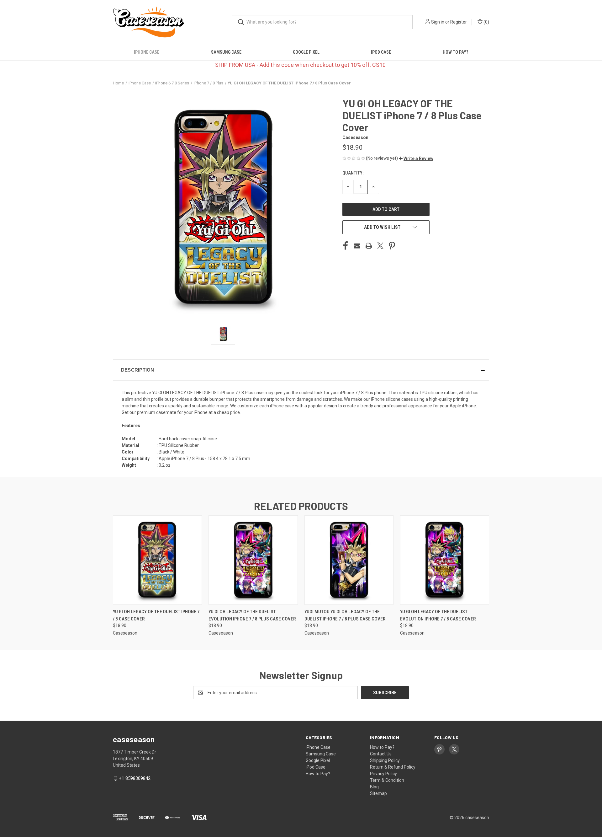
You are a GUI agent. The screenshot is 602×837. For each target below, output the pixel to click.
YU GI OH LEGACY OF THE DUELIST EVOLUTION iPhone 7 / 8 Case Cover (438, 615)
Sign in (437, 21)
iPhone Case (146, 52)
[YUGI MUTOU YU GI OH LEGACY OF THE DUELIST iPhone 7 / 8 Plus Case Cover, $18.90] (349, 560)
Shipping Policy (385, 760)
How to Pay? (455, 52)
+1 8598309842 (134, 778)
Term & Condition (387, 780)
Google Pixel (306, 52)
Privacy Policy (383, 773)
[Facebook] (345, 245)
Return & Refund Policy (392, 767)
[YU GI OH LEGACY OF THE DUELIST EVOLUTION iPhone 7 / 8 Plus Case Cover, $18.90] (253, 560)
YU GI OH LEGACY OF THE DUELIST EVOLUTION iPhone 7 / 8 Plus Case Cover (252, 615)
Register (458, 21)
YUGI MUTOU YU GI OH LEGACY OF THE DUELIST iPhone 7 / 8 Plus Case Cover (345, 615)
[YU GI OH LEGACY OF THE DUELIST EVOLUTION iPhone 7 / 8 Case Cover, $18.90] (444, 560)
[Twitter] (380, 245)
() (486, 21)
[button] (416, 158)
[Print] (369, 245)
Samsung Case (226, 52)
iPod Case (381, 52)
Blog (374, 786)
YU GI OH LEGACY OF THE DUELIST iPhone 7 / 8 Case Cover (156, 615)
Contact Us (381, 753)
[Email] (357, 245)
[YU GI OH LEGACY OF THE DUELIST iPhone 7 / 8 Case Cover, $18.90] (157, 560)
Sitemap (378, 793)
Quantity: (352, 172)
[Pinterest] (392, 245)
